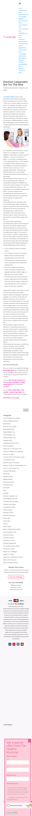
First (7, 759)
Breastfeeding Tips (8, 429)
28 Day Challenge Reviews (10, 421)
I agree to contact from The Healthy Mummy (16, 798)
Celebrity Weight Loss (9, 437)
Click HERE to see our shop (11, 398)
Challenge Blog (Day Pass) (11, 443)
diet (11, 372)
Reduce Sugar (7, 526)
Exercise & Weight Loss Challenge (13, 451)
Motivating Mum (8, 485)
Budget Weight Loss (9, 432)
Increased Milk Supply (9, 471)
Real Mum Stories (8, 512)
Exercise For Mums (8, 454)
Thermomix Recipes (9, 549)
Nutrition (5, 493)
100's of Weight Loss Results (11, 418)
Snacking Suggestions (9, 543)
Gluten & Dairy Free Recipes (11, 462)
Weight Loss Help (8, 554)
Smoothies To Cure (8, 540)
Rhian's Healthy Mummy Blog (11, 529)
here (7, 386)
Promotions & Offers (9, 507)
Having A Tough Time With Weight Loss (14, 465)
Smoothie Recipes (8, 535)
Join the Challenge (16, 577)
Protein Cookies (7, 510)
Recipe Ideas (6, 521)
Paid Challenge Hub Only (10, 499)
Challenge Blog (7, 440)
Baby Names (7, 424)
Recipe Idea (6, 518)
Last (7, 767)
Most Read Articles (8, 482)
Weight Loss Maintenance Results (13, 557)
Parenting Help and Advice (10, 88)
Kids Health (6, 474)
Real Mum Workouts (9, 515)
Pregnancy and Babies (9, 504)
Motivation (6, 487)
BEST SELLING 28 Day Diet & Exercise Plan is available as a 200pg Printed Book (14, 382)
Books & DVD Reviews (9, 426)
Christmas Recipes (8, 446)
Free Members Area (9, 460)
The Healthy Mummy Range (11, 546)
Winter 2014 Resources (10, 560)
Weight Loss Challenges (10, 551)
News (4, 490)
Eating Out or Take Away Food (12, 449)
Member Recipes (8, 476)
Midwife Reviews (8, 479)
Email (11, 775)
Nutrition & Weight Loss (10, 496)
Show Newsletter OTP (9, 532)
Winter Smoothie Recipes (10, 563)
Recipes (5, 524)
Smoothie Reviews (8, 538)
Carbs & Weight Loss (9, 435)
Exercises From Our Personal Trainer (13, 457)
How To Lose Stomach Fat (11, 468)
